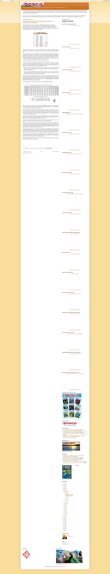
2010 (64, 529)
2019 (64, 517)
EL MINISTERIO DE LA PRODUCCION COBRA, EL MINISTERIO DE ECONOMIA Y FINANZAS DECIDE (73, 456)
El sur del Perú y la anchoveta (67, 437)
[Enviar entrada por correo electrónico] (45, 148)
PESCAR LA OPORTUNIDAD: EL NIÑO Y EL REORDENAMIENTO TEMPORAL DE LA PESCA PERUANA (73, 460)
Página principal (65, 543)
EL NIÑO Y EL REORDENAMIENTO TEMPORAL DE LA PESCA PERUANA (74, 433)
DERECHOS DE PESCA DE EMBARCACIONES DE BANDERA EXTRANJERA (38, 22)
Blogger (64, 566)
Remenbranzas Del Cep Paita (74, 313)
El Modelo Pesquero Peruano (74, 48)
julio (64, 506)
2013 (64, 525)
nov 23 (66, 493)
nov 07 (66, 500)
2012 (64, 526)
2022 (64, 488)
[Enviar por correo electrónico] (46, 148)
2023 (64, 487)
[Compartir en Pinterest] (51, 148)
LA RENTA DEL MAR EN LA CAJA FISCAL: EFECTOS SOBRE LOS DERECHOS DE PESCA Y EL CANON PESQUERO (73, 458)
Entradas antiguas (55, 151)
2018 (64, 518)
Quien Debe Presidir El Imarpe (74, 353)
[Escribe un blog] (48, 148)
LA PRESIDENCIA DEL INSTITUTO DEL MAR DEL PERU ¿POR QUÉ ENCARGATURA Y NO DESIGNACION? (74, 436)
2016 (64, 521)
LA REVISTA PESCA (66, 544)
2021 (64, 489)
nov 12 (66, 499)
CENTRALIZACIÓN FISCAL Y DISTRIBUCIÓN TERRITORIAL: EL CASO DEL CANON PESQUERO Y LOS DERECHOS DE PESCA (75, 432)
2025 (64, 484)
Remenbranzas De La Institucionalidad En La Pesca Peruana (74, 373)
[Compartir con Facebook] (50, 148)
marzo (65, 511)
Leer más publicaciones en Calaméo (74, 44)
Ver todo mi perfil (70, 536)
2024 (64, 485)
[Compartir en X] (49, 148)
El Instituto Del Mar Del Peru (74, 273)
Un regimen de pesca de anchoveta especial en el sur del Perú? (73, 462)
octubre (65, 502)
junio (65, 507)
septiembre (66, 503)
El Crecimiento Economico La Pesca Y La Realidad (75, 333)
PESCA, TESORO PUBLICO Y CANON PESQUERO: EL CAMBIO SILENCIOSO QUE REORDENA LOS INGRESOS (73, 430)
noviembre (65, 492)
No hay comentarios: (41, 148)
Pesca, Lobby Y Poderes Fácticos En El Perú (75, 293)
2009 (64, 530)
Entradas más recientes (26, 151)
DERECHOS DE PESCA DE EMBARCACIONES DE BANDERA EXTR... (69, 495)
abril (64, 510)
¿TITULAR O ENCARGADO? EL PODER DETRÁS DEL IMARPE (73, 461)
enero (65, 514)
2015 (64, 522)
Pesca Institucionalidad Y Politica (74, 25)
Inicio (41, 151)
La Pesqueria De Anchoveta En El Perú (75, 71)
